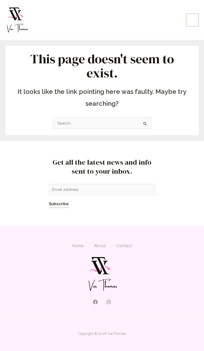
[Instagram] (108, 302)
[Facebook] (95, 302)
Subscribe (59, 203)
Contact (124, 245)
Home (77, 245)
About (100, 245)
